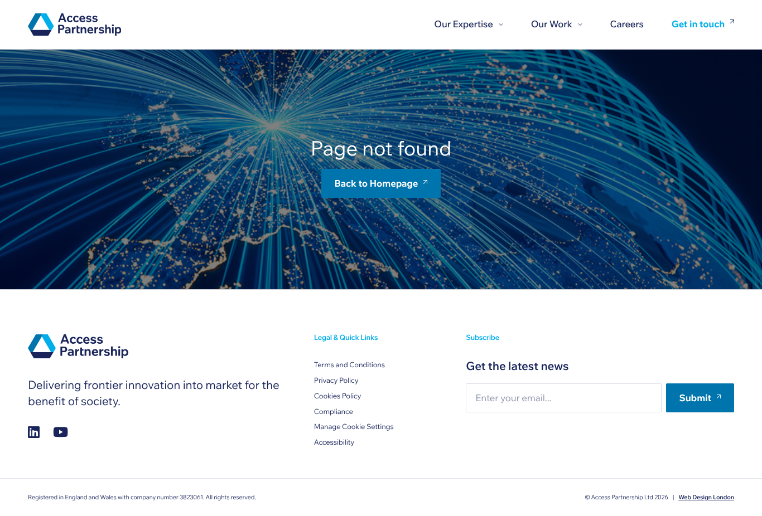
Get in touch (698, 25)
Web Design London (706, 497)
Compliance (333, 411)
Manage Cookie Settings (354, 426)
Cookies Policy (337, 396)
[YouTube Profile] (60, 432)
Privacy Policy (336, 380)
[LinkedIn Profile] (34, 432)
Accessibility (334, 442)
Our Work (551, 24)
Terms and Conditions (349, 365)
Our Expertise (463, 24)
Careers (627, 24)
